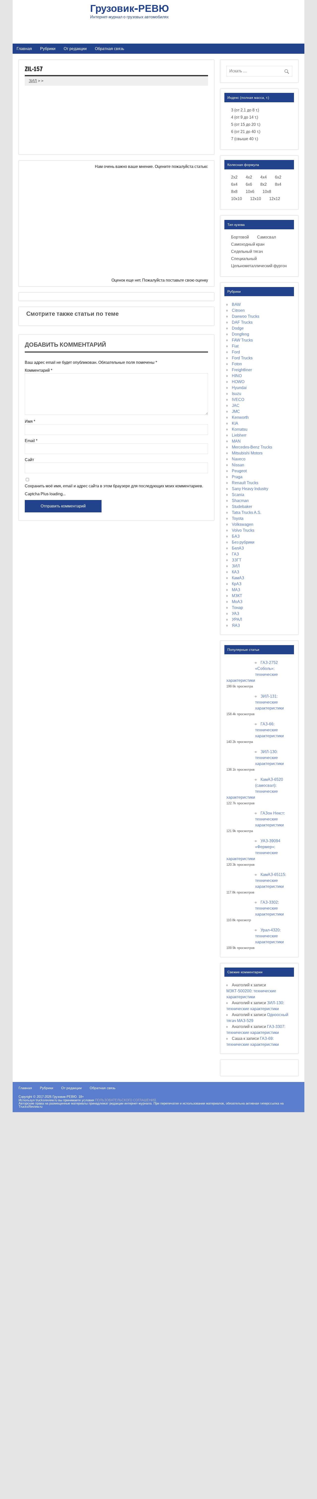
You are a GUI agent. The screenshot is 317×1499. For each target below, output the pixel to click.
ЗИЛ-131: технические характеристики (269, 702)
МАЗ (236, 590)
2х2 (234, 177)
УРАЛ (237, 619)
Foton (237, 364)
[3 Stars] (96, 225)
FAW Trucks (242, 340)
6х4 (234, 184)
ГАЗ (235, 554)
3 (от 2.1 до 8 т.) (245, 110)
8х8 (234, 191)
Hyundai (239, 388)
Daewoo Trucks (245, 316)
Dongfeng (240, 334)
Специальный (244, 259)
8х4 (278, 184)
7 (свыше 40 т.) (244, 139)
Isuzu (236, 394)
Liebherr (239, 435)
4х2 (249, 177)
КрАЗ (236, 584)
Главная (24, 48)
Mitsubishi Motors (247, 453)
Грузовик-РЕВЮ (129, 8)
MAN (236, 441)
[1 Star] (96, 187)
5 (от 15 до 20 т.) (245, 124)
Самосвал (266, 237)
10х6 (250, 191)
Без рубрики (243, 542)
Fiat (235, 346)
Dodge (238, 328)
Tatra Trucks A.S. (246, 512)
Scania (238, 495)
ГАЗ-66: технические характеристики (269, 730)
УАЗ (235, 613)
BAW (236, 304)
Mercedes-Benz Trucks (252, 447)
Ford (236, 352)
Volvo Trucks (243, 530)
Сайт (29, 460)
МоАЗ (237, 602)
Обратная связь (109, 48)
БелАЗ (238, 548)
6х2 (278, 177)
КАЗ (235, 572)
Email (31, 441)
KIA (235, 423)
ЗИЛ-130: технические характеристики (269, 758)
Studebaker (242, 506)
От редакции (75, 48)
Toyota (237, 518)
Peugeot (239, 471)
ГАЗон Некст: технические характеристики (270, 819)
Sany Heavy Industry (250, 489)
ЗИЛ (236, 566)
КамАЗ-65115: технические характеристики (270, 880)
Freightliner (242, 370)
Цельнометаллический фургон (259, 266)
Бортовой (240, 237)
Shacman (240, 501)
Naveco (238, 459)
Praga (237, 477)
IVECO (238, 399)
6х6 (249, 184)
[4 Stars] (171, 225)
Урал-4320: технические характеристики (269, 936)
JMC (236, 411)
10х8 (267, 191)
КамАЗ (238, 578)
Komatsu (239, 429)
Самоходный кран (247, 244)
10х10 (236, 199)
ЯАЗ (236, 625)
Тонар (237, 607)
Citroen (238, 310)
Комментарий (38, 370)
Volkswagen (242, 524)
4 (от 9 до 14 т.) (244, 117)
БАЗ (236, 536)
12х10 (255, 199)
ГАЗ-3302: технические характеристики (269, 908)
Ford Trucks (242, 358)
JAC (235, 405)
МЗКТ (237, 596)
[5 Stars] (73, 263)
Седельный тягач (247, 251)
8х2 (263, 184)
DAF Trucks (242, 322)
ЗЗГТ (236, 560)
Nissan (238, 465)
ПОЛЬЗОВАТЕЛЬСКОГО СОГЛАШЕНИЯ (125, 1100)
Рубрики (47, 48)
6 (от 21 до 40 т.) (245, 132)
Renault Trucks (245, 483)
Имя (30, 421)
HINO (237, 376)
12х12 (274, 199)
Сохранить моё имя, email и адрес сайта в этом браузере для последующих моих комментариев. (114, 486)
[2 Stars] (171, 187)
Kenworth (240, 417)
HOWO (238, 382)
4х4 (263, 177)
